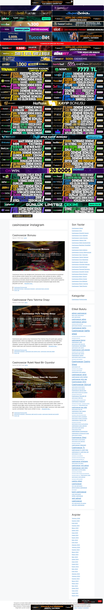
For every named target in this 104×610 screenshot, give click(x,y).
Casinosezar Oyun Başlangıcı (80, 259)
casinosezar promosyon (80, 431)
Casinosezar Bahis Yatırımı (79, 276)
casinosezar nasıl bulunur (76, 422)
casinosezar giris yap (79, 379)
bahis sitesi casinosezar (78, 315)
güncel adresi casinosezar (79, 487)
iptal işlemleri (74, 489)
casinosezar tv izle (76, 454)
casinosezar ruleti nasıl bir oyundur (33, 414)
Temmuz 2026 (76, 518)
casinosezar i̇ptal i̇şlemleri (76, 403)
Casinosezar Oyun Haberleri (80, 235)
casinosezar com (76, 366)
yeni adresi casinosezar (77, 499)
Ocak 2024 (75, 562)
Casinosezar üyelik (85, 475)
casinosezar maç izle (77, 409)
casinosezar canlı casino (78, 347)
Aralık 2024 (75, 535)
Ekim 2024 (75, 540)
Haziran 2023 (76, 578)
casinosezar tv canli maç (80, 450)
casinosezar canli (77, 342)
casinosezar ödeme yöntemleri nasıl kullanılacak (80, 473)
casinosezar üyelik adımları (78, 477)
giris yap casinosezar (77, 486)
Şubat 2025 (75, 530)
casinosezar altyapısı (77, 325)
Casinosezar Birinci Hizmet (79, 279)
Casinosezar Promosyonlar (20, 287)
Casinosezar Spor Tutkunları (80, 255)
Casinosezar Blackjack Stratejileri (81, 245)
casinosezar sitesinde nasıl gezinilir (50, 414)
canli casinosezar (76, 317)
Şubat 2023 (75, 588)
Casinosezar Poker (76, 429)
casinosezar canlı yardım (78, 353)
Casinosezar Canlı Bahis (79, 346)
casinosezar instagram (29, 288)
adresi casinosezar (79, 313)
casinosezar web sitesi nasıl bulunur (78, 457)
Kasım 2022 (75, 595)
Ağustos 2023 (76, 574)
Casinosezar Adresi (77, 228)
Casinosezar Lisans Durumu (80, 238)
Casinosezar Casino (77, 355)
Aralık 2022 (75, 593)
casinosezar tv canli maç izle (80, 452)
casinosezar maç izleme (79, 411)
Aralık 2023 (75, 564)
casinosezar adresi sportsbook (77, 324)
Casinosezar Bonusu (24, 235)
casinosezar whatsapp (80, 461)
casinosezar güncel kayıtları (77, 394)
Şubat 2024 (75, 559)
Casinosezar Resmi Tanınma (80, 284)
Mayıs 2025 (75, 528)
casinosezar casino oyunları (79, 357)
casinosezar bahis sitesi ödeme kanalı (78, 336)
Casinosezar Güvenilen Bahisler (81, 264)
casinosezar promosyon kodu (80, 433)
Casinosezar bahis (79, 328)
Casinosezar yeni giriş (80, 468)
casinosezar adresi (79, 322)
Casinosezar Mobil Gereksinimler (81, 243)
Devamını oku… (28, 283)
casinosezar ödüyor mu (76, 475)
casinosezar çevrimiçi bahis (79, 469)
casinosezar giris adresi (79, 372)
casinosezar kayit (75, 405)
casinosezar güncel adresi (78, 388)
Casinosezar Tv (78, 447)
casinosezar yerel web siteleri (48, 351)
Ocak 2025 (75, 533)
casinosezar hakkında (77, 398)
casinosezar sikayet (77, 435)
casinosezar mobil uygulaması (79, 416)
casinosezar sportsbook (76, 443)
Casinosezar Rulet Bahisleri (79, 267)
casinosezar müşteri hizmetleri (79, 418)
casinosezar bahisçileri (76, 338)
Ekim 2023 (75, 569)
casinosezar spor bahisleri (78, 441)
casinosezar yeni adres (77, 463)
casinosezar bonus (78, 340)
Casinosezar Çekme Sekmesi (80, 257)
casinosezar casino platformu (77, 359)
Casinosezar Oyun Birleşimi (79, 281)
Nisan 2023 (75, 583)
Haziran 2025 (75, 525)
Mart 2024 (75, 557)
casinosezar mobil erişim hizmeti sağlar (79, 415)
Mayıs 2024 (75, 552)
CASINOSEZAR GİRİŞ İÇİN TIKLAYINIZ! (52, 43)
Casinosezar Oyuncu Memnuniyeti (81, 252)
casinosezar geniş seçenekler (77, 368)
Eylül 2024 (75, 542)
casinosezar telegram (79, 445)
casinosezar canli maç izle (78, 344)
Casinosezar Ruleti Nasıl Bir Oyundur (33, 362)
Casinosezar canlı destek (81, 350)
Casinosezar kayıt (83, 405)
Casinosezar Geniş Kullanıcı (79, 250)
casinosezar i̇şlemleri (85, 403)
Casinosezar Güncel (81, 384)
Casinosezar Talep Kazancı (79, 286)
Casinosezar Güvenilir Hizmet (80, 271)
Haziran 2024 (76, 549)
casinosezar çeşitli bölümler (77, 471)
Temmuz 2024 (76, 547)
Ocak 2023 (75, 590)
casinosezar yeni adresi (80, 465)
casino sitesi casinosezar (77, 482)
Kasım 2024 (75, 537)
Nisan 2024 (75, 554)
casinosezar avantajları (87, 325)
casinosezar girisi (79, 374)
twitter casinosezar (77, 496)
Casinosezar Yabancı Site (79, 240)
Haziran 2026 (76, 521)
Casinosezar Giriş (77, 230)
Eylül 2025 (75, 523)
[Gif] (52, 103)
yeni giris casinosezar (78, 505)
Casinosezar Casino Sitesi (81, 363)
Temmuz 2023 (76, 576)
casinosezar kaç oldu (79, 407)
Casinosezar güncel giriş (79, 390)
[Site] (26, 75)
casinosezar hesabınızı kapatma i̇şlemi (79, 399)
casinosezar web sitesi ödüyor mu (78, 459)
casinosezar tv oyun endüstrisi (77, 455)
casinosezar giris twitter (80, 377)
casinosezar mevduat (77, 413)
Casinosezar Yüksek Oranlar (80, 262)
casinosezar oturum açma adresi (80, 424)
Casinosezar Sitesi (79, 437)
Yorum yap (16, 290)
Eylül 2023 (75, 571)
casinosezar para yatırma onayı (32, 351)
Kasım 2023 (75, 566)
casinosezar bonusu (19, 288)
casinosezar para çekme (78, 427)
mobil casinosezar (76, 494)
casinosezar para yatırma (79, 426)
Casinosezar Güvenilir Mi (79, 396)
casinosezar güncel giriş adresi (79, 392)
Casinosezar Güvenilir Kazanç (80, 233)
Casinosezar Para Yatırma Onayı (31, 299)
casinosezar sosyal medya (78, 439)
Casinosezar (75, 247)
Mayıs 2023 (75, 581)
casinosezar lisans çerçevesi (42, 288)
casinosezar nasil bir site (79, 420)
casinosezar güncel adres (78, 387)
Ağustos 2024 (76, 545)
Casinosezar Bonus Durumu (80, 274)
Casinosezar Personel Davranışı (81, 269)
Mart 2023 (75, 586)
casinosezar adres (79, 319)
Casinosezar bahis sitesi (81, 332)
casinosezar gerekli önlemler (77, 370)
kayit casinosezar (79, 492)
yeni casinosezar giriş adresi (79, 503)
